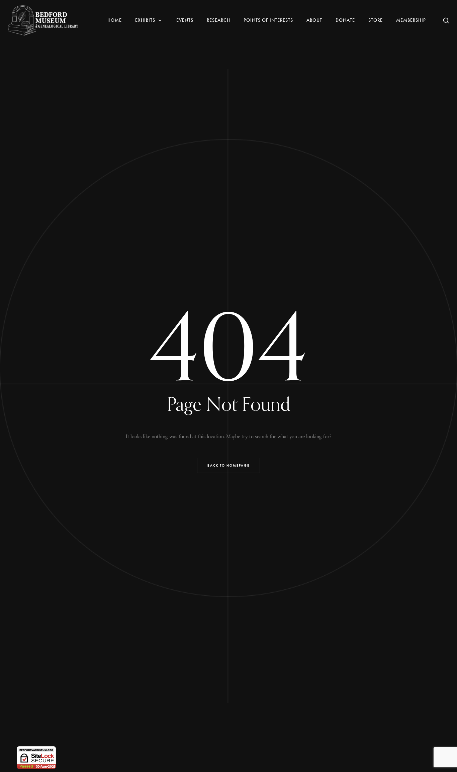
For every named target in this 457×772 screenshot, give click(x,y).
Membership (411, 20)
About (314, 20)
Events (184, 20)
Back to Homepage (228, 465)
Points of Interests (268, 20)
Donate (345, 20)
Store (375, 20)
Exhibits (145, 20)
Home (114, 20)
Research (218, 20)
